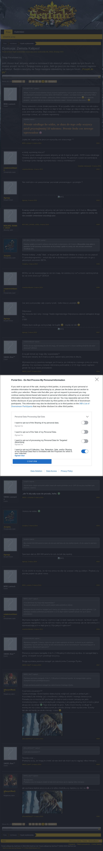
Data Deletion (36, 471)
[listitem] (51, 416)
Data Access (51, 471)
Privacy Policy (67, 471)
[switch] (84, 422)
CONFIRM (32, 461)
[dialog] (51, 425)
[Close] (97, 380)
